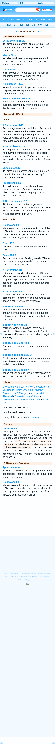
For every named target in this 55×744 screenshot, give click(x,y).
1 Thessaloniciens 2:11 (16, 306)
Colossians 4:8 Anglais (15, 399)
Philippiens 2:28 (12, 183)
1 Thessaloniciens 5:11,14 (17, 354)
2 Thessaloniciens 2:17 (16, 370)
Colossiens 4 (10, 428)
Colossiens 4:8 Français (15, 393)
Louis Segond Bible (14, 40)
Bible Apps (34, 399)
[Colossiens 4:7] (3, 340)
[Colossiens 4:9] (51, 340)
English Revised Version (17, 98)
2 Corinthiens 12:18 (14, 146)
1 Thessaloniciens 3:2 (15, 324)
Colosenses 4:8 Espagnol (30, 390)
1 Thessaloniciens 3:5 (15, 201)
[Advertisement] (27, 519)
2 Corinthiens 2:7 (12, 291)
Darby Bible (9, 69)
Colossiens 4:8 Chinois (27, 396)
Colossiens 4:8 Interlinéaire (17, 386)
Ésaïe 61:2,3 (9, 255)
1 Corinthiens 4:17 (13, 125)
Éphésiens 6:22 (11, 168)
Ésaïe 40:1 (8, 243)
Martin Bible (9, 55)
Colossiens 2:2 (11, 225)
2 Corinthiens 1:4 (12, 270)
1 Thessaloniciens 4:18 (16, 343)
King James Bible (13, 84)
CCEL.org (33, 417)
